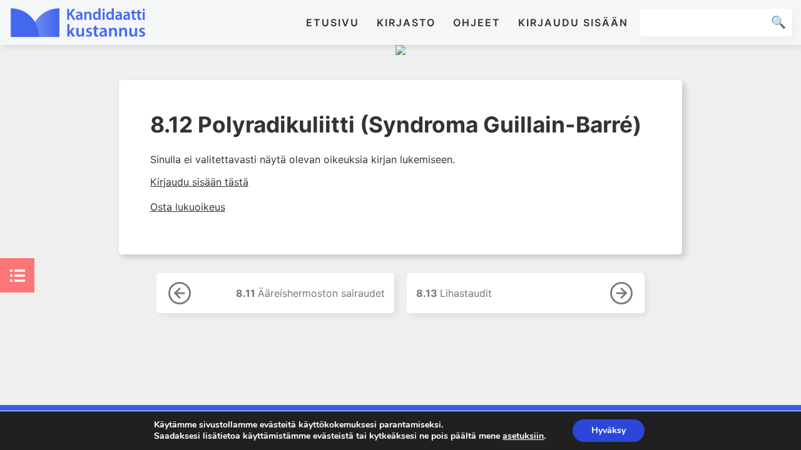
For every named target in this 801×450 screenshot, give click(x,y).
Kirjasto (406, 22)
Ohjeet (477, 22)
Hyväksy (608, 430)
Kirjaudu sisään (573, 22)
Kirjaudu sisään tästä (199, 182)
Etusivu (332, 22)
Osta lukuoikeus (187, 207)
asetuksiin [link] (523, 436)
